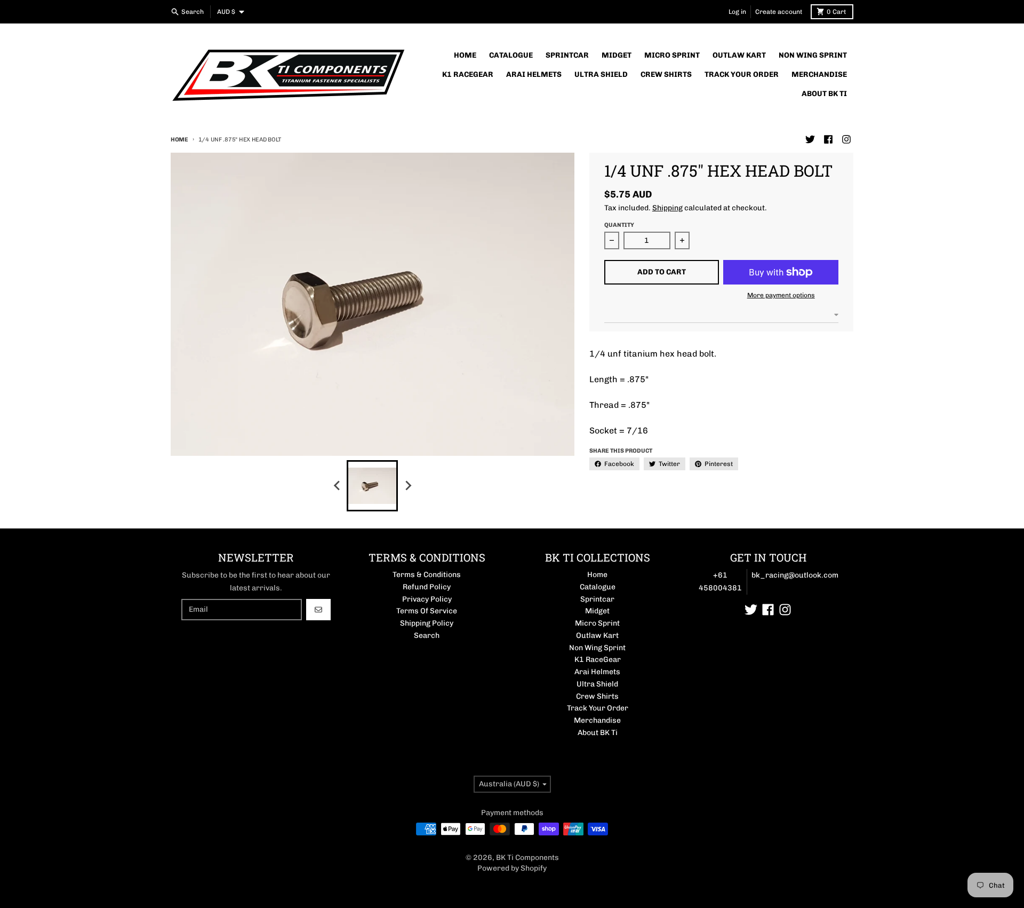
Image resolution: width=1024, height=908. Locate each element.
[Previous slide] (337, 485)
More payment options (781, 295)
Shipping (667, 207)
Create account (778, 11)
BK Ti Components (527, 857)
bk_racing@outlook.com (794, 575)
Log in (737, 11)
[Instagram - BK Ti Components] (846, 139)
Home (179, 139)
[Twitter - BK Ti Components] (810, 139)
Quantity (619, 225)
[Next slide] (407, 485)
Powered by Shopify (512, 868)
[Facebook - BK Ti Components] (828, 139)
